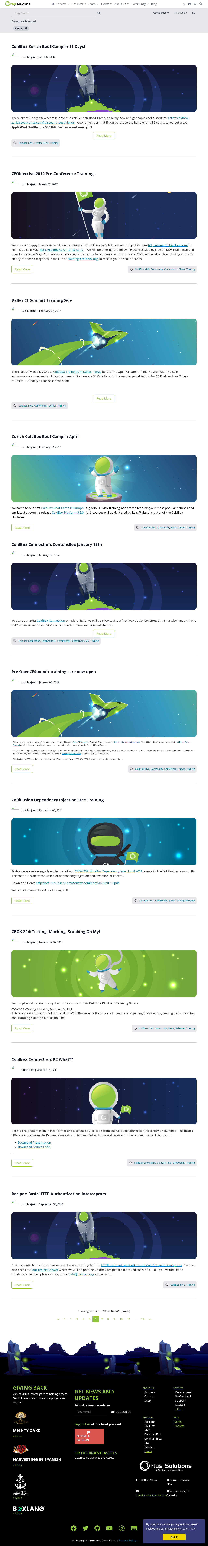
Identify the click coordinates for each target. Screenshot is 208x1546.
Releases (180, 1028)
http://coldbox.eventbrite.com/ (61, 250)
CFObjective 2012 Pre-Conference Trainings (54, 173)
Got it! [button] (174, 1537)
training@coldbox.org (83, 259)
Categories (160, 12)
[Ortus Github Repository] (184, 4)
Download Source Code (34, 1147)
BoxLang (149, 1422)
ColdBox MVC (26, 142)
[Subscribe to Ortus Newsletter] (134, 1528)
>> (150, 1319)
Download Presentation (34, 1142)
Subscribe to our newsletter (93, 1405)
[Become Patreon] (122, 1528)
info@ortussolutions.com (151, 1495)
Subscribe (123, 1412)
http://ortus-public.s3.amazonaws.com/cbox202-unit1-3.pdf (77, 883)
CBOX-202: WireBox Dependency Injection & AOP (108, 871)
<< (57, 1319)
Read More (104, 136)
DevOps (180, 1405)
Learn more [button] (189, 1528)
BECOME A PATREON (83, 1438)
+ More (17, 1436)
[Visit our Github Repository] (98, 1528)
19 (142, 1319)
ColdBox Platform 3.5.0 (67, 512)
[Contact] (189, 4)
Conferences (171, 269)
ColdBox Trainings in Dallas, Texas (77, 372)
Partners (149, 1392)
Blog (154, 4)
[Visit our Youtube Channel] (110, 1528)
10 (121, 1319)
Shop (147, 1400)
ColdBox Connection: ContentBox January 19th (57, 544)
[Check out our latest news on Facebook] (74, 1528)
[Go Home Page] (52, 4)
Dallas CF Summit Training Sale (42, 300)
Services (178, 1388)
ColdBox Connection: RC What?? (42, 1059)
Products (148, 1417)
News (46, 142)
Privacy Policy (127, 1540)
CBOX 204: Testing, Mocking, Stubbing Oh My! (56, 931)
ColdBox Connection (51, 620)
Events (37, 142)
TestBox (149, 1447)
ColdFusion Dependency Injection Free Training (58, 799)
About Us (148, 1388)
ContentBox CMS (80, 640)
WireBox (190, 900)
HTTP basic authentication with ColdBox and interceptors (141, 1265)
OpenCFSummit (80, 742)
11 (128, 1319)
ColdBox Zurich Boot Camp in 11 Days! (48, 46)
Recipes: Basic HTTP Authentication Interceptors (59, 1193)
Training (54, 142)
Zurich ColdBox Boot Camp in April (45, 436)
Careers (149, 1396)
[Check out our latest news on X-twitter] (86, 1528)
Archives (180, 12)
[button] (195, 4)
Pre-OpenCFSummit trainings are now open (54, 671)
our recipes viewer (45, 1270)
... (135, 1319)
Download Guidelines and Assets (94, 1457)
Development (183, 1392)
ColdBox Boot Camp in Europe (62, 508)
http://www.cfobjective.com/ (168, 245)
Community (157, 269)
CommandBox (153, 1434)
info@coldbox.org (81, 1274)
